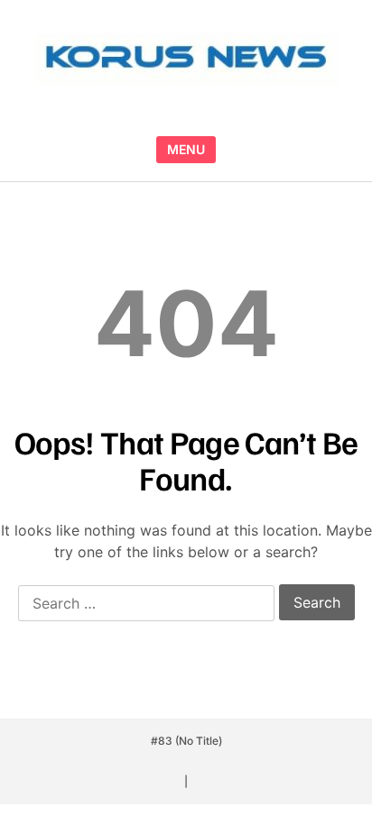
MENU (186, 149)
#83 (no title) (186, 740)
